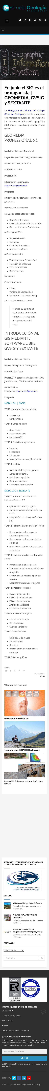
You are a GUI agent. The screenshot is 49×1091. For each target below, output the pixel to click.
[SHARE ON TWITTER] (6, 671)
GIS (41, 676)
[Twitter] (20, 20)
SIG (44, 676)
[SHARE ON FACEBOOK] (11, 671)
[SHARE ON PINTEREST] (19, 671)
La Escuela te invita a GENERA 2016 (16, 719)
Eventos (33, 74)
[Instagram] (40, 20)
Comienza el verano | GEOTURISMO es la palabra (22, 750)
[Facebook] (25, 20)
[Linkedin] (30, 20)
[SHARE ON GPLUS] (15, 671)
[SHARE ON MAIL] (24, 671)
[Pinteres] (45, 20)
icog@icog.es (25, 1030)
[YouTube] (35, 20)
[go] (42, 958)
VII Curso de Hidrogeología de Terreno (27, 903)
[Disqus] (24, 825)
